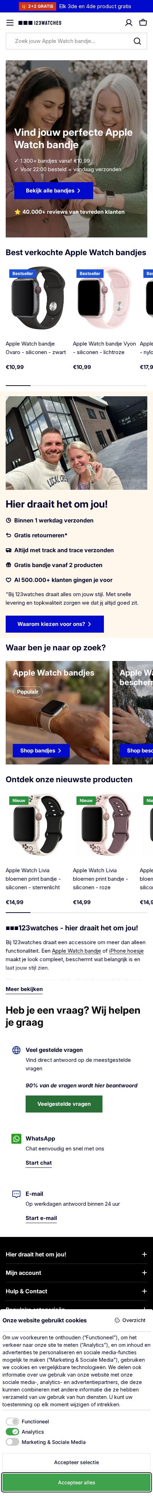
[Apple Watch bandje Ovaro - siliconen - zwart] (38, 298)
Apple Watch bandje (76, 950)
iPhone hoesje (126, 950)
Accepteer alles (76, 1482)
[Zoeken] (137, 41)
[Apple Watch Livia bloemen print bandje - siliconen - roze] (105, 825)
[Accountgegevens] (129, 22)
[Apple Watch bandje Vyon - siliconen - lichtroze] (105, 298)
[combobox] (76, 41)
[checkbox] (25, 1421)
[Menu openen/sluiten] (10, 22)
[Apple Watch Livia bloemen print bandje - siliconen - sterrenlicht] (38, 825)
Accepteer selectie (76, 1462)
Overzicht (134, 1320)
